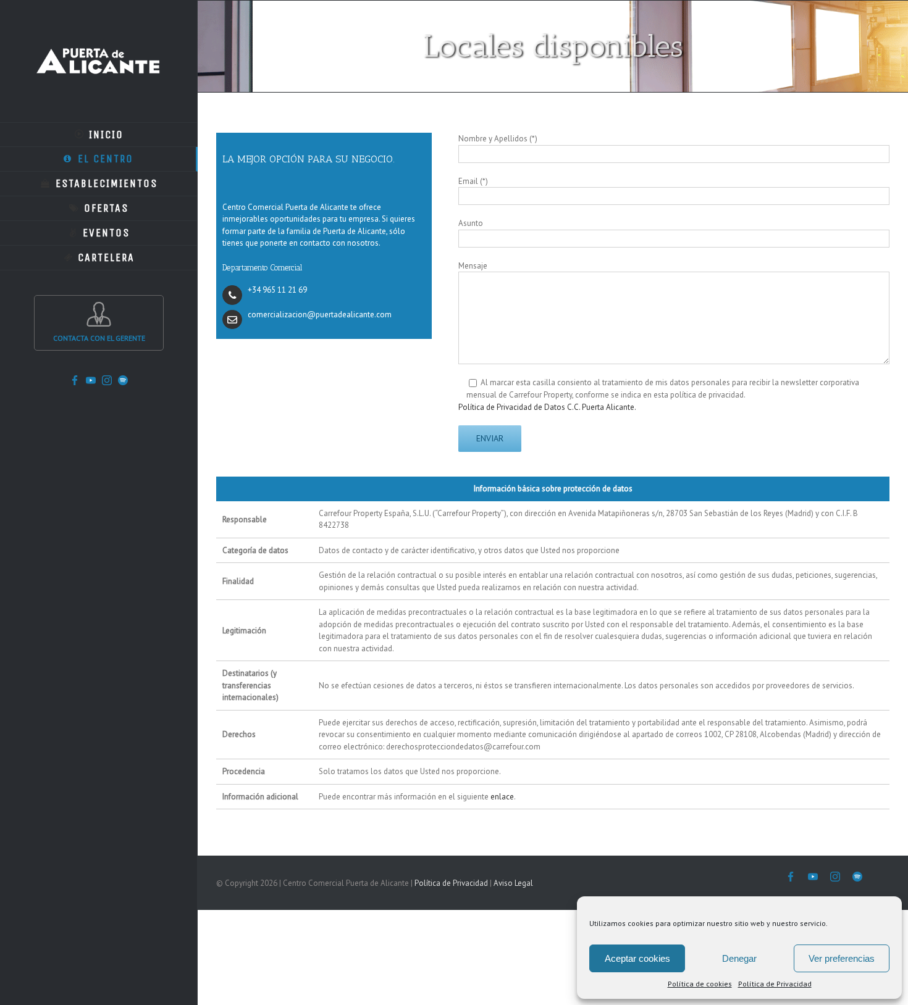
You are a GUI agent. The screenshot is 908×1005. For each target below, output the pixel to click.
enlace (502, 796)
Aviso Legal (513, 883)
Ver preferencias (842, 958)
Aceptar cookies (637, 958)
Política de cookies (700, 983)
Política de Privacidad (775, 983)
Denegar (739, 958)
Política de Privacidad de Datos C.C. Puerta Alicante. (547, 407)
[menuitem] (99, 134)
